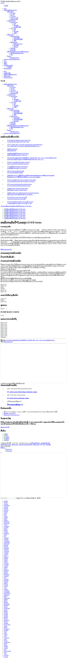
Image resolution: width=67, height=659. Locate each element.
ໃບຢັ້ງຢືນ (9, 67)
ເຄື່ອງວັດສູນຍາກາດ (6, 444)
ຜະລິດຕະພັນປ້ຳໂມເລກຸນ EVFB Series (17, 155)
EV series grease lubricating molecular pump (18, 185)
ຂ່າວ (5, 61)
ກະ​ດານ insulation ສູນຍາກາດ (12, 59)
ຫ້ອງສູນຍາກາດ (14, 57)
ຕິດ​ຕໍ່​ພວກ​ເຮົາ (7, 68)
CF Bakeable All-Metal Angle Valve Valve (18, 141)
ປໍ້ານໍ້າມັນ (12, 48)
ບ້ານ (5, 8)
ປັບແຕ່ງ (9, 56)
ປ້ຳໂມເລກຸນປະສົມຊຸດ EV (15, 404)
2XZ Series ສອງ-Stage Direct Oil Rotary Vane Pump (21, 181)
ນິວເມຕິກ (16, 25)
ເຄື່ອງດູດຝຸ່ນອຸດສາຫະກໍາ (25, 444)
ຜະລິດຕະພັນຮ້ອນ (35, 443)
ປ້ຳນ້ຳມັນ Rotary (18, 44)
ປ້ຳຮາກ (16, 47)
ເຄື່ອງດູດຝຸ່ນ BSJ (11, 150)
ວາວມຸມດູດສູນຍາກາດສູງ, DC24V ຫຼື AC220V (19, 203)
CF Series (13, 16)
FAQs (5, 62)
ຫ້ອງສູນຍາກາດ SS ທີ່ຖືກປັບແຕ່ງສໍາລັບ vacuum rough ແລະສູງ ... (24, 177)
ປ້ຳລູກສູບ (16, 45)
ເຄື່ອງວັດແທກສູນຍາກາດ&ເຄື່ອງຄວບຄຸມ (18, 51)
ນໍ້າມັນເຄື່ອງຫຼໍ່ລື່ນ (18, 39)
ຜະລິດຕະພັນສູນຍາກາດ (10, 10)
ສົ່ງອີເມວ (3, 447)
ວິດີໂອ (5, 64)
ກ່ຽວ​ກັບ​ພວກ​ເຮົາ (8, 65)
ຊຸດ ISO (12, 14)
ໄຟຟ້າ (15, 33)
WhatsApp (9, 449)
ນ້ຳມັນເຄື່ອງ (17, 37)
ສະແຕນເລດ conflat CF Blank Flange (17, 190)
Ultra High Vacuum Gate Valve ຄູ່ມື (16, 199)
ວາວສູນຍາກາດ (11, 20)
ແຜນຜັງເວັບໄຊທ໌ (45, 443)
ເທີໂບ (15, 40)
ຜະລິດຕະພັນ (7, 73)
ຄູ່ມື (15, 24)
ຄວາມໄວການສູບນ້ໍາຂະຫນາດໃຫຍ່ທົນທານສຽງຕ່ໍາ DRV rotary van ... (25, 159)
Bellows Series (14, 17)
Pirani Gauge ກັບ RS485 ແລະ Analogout (18, 164)
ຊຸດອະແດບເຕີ (14, 19)
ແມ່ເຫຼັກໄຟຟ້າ (17, 27)
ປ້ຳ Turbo (42, 444)
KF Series (13, 13)
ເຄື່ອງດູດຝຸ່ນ (10, 11)
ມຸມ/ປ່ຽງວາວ (13, 22)
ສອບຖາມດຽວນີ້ (5, 427)
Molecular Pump (14, 36)
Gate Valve (13, 28)
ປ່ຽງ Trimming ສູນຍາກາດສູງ (15, 172)
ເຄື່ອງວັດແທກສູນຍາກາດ (17, 53)
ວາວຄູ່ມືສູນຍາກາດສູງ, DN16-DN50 (16, 168)
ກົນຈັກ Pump (13, 42)
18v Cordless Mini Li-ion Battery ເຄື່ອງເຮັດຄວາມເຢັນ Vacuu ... (23, 146)
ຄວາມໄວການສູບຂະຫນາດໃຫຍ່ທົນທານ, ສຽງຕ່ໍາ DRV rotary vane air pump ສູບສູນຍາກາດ (30, 340)
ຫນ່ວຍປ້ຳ (13, 50)
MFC (11, 54)
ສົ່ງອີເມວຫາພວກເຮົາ (6, 249)
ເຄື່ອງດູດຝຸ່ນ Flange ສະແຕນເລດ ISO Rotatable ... (20, 194)
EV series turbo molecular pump (18, 398)
